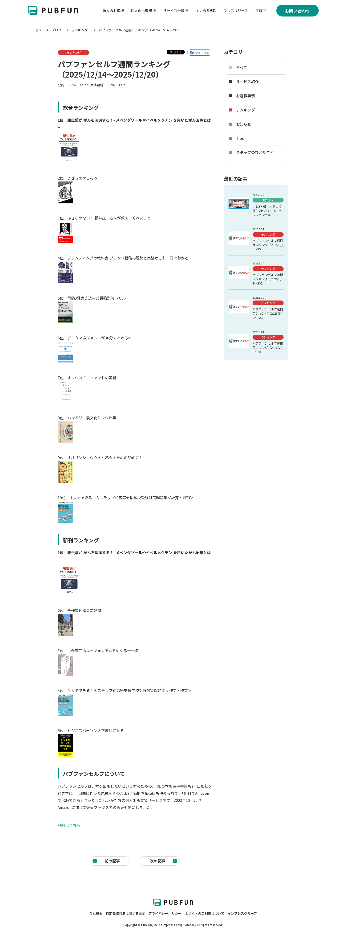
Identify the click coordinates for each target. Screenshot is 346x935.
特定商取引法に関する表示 (125, 913)
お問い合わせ (297, 11)
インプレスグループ (242, 913)
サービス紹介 (244, 81)
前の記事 (112, 861)
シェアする (202, 53)
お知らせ (240, 124)
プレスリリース (236, 10)
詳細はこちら (69, 825)
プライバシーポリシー (165, 913)
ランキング (80, 30)
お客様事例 (242, 96)
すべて (238, 67)
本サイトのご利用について (204, 913)
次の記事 (157, 861)
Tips (236, 138)
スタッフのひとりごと (251, 152)
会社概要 (95, 913)
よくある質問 (206, 10)
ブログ (260, 10)
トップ (37, 30)
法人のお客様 (113, 10)
